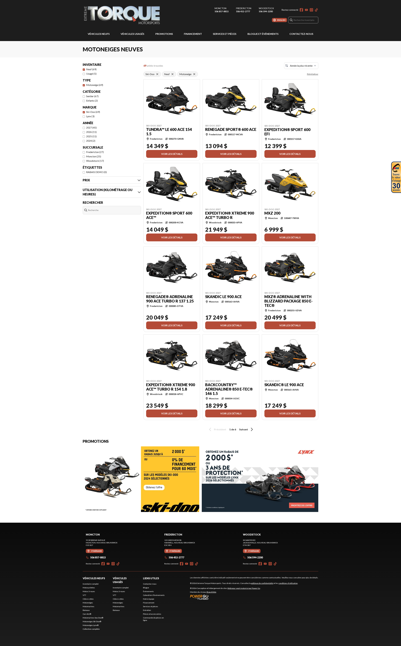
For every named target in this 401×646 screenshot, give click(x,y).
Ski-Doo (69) (93, 111)
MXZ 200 (272, 213)
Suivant (243, 429)
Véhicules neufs (99, 33)
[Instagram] (311, 10)
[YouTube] (306, 10)
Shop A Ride (211, 592)
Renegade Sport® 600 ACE (230, 129)
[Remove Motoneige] (194, 74)
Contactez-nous (301, 33)
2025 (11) (91, 136)
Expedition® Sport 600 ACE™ (169, 215)
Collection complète (91, 629)
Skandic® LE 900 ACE (284, 385)
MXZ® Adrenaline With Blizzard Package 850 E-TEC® (288, 301)
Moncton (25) (93, 156)
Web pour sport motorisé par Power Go (243, 588)
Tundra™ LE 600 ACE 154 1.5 (169, 131)
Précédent (220, 429)
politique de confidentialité (262, 583)
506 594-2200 (266, 11)
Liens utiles (151, 578)
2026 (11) (91, 131)
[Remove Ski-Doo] (157, 74)
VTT (84, 595)
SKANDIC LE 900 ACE (223, 296)
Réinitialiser (312, 74)
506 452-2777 (243, 11)
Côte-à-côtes (88, 599)
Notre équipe (148, 599)
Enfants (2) (92, 100)
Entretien (147, 610)
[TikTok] (316, 10)
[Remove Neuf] (172, 74)
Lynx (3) (90, 116)
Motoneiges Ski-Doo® (92, 621)
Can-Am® (87, 614)
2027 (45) (91, 127)
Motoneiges (88, 602)
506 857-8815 (222, 11)
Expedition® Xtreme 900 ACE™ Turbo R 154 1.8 (170, 387)
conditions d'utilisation (288, 583)
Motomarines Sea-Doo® (93, 618)
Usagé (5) (91, 73)
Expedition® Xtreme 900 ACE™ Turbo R (229, 215)
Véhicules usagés (132, 33)
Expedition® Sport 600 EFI (287, 131)
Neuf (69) (91, 69)
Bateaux (86, 610)
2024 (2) (90, 140)
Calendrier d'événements (154, 595)
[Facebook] (301, 10)
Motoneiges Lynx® (91, 625)
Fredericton (243, 8)
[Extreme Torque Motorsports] (122, 15)
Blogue (146, 587)
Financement (193, 33)
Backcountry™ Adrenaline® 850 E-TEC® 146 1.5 (229, 389)
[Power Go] (225, 597)
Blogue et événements (263, 33)
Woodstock (266, 8)
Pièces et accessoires (152, 614)
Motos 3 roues (89, 591)
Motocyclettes (89, 587)
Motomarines (88, 606)
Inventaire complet (91, 584)
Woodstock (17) (95, 160)
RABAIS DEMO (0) (96, 172)
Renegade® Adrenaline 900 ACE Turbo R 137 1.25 (170, 298)
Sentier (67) (92, 96)
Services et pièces (224, 33)
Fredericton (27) (95, 151)
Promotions (164, 33)
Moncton (220, 8)
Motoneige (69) (94, 84)
